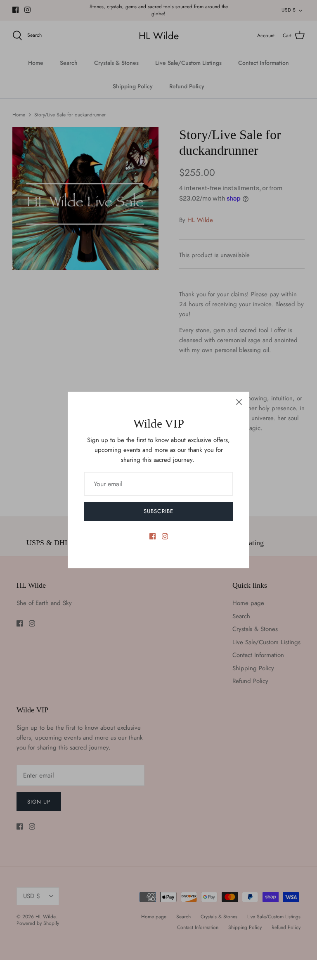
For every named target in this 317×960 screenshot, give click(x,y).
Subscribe (158, 511)
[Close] (239, 402)
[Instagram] (165, 536)
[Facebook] (152, 536)
